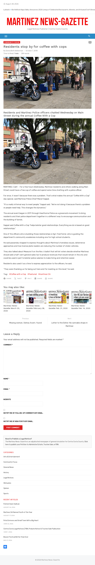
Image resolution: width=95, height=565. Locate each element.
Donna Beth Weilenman (14, 51)
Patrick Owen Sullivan (11, 504)
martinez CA (45, 274)
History (6, 473)
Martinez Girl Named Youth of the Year (17, 512)
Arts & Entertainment (11, 457)
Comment (8, 345)
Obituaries (7, 483)
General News (8, 467)
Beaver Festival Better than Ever (15, 537)
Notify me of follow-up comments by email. (23, 413)
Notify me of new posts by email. (18, 421)
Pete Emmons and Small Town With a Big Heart (20, 520)
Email (6, 389)
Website (7, 399)
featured (33, 274)
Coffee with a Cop (18, 274)
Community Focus (11, 42)
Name (6, 379)
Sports (6, 494)
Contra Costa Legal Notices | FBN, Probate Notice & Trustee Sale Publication (31, 529)
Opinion (6, 488)
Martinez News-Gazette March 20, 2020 (11, 308)
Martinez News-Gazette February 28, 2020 (35, 308)
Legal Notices (8, 478)
